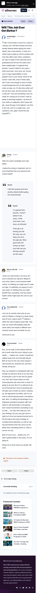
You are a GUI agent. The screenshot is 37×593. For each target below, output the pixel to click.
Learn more (4, 4)
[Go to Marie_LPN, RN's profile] (3, 270)
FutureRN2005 (12, 307)
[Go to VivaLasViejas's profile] (3, 344)
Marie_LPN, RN (12, 269)
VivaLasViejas (12, 343)
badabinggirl (11, 36)
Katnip (9, 155)
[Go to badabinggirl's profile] (3, 37)
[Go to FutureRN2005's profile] (3, 308)
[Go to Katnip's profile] (3, 155)
